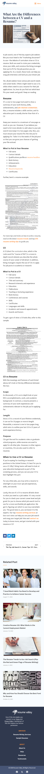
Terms (18, 719)
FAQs (22, 752)
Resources (22, 755)
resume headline (33, 157)
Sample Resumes (22, 738)
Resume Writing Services (22, 734)
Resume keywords (16, 169)
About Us (22, 748)
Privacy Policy (9, 721)
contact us (34, 518)
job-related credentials (27, 107)
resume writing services (26, 512)
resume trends (22, 238)
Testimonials (22, 759)
